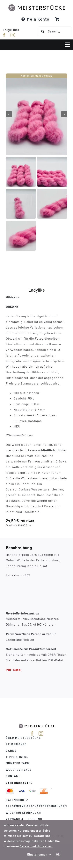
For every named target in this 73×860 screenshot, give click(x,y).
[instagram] (13, 35)
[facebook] (4, 35)
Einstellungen (37, 854)
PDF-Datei (13, 669)
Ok (58, 854)
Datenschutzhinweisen (36, 846)
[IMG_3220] (36, 114)
